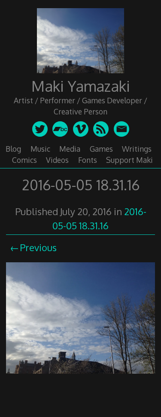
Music (40, 148)
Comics (24, 160)
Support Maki (129, 160)
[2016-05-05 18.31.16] (80, 374)
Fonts (87, 160)
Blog (13, 148)
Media (69, 148)
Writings (137, 148)
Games (101, 148)
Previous (38, 247)
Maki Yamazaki (80, 86)
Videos (57, 160)
